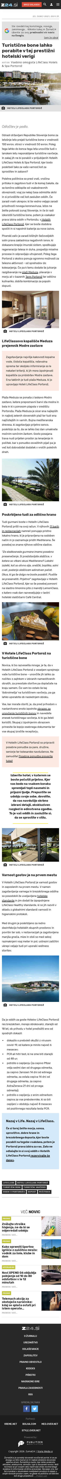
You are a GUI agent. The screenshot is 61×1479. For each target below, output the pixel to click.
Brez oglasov (32, 4)
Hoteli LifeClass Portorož (32, 1183)
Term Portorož (34, 276)
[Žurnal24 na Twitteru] (34, 1408)
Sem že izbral (51, 37)
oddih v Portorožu (14, 1192)
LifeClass (8, 1183)
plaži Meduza (30, 272)
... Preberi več (40, 1476)
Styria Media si (45, 1451)
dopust (32, 1192)
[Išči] (45, 4)
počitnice (44, 1192)
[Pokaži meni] (56, 4)
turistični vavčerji (35, 1187)
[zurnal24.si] (9, 4)
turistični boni (12, 1187)
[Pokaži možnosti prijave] (51, 4)
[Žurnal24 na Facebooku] (26, 1408)
